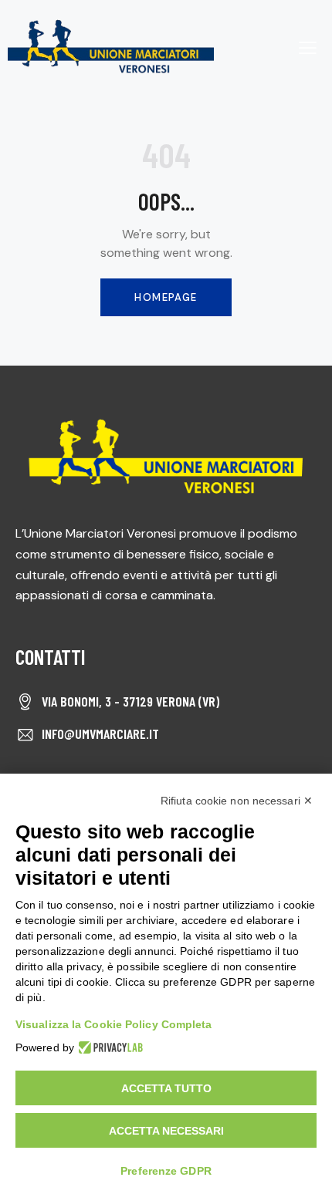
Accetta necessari (166, 1131)
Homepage (165, 297)
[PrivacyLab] (108, 1047)
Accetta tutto (166, 1088)
